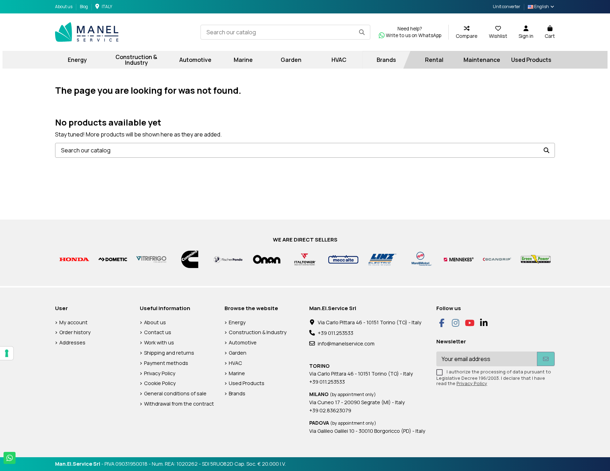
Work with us (159, 342)
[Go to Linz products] (382, 259)
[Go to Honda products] (74, 259)
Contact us (157, 332)
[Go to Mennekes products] (459, 259)
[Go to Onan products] (267, 259)
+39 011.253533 (335, 333)
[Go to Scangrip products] (497, 259)
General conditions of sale (175, 393)
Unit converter (506, 7)
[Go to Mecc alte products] (343, 259)
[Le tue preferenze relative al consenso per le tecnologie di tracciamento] (6, 353)
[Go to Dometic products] (113, 259)
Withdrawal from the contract (179, 403)
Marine (237, 373)
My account (73, 322)
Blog (84, 7)
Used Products (246, 383)
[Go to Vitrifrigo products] (151, 259)
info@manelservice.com (346, 343)
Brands (237, 393)
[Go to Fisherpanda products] (228, 259)
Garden (237, 352)
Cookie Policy (160, 383)
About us (64, 7)
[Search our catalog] (361, 32)
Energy (237, 322)
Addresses (72, 342)
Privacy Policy (159, 373)
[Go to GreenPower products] (536, 259)
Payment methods (166, 363)
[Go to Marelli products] (420, 259)
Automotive (243, 342)
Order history (75, 332)
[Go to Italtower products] (305, 259)
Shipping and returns (169, 352)
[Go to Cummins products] (190, 259)
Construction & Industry (258, 332)
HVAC (235, 363)
